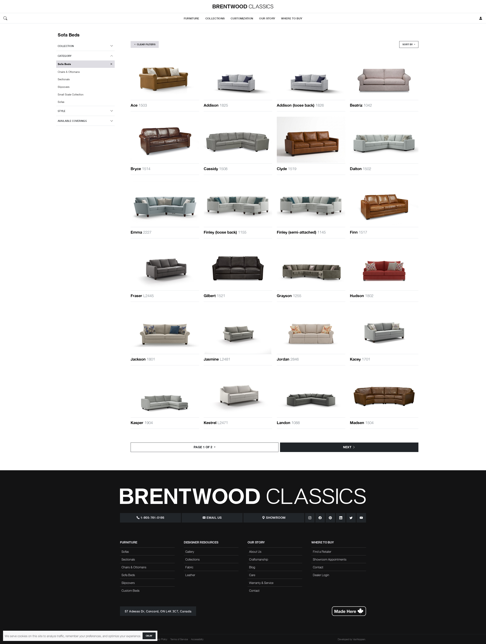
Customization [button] (242, 18)
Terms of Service (179, 639)
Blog (252, 567)
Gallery (189, 551)
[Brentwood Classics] (243, 6)
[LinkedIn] (340, 518)
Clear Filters (145, 44)
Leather (190, 575)
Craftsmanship (258, 559)
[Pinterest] (330, 518)
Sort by (407, 44)
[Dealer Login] (480, 18)
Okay (149, 636)
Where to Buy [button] (291, 18)
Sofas (125, 551)
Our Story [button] (267, 18)
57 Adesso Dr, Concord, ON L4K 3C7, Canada (158, 611)
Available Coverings (72, 121)
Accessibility (197, 639)
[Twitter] (351, 518)
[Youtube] (361, 518)
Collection (66, 46)
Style (61, 111)
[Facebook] (320, 518)
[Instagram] (310, 518)
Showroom (275, 517)
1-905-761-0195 (152, 517)
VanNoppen (359, 639)
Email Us (214, 517)
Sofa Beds (128, 575)
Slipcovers (128, 582)
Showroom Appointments (329, 559)
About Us (255, 551)
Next (347, 447)
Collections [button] (215, 18)
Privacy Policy (160, 639)
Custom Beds (131, 590)
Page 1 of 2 (203, 447)
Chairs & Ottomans (134, 567)
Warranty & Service (261, 582)
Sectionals (128, 559)
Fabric (189, 567)
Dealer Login (321, 575)
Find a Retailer (322, 551)
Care (252, 575)
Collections (192, 559)
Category (65, 56)
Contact (254, 590)
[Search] (5, 18)
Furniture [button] (191, 18)
